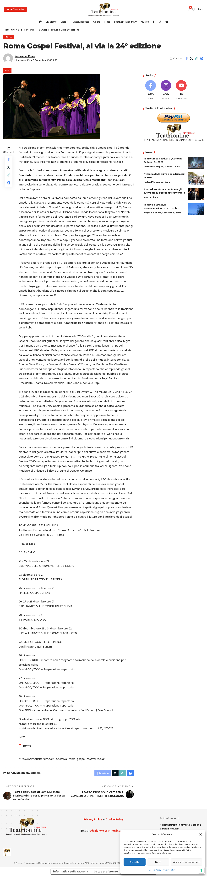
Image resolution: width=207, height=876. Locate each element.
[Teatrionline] (103, 9)
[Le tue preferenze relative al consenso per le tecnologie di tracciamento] (201, 870)
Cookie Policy (155, 870)
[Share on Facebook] (186, 58)
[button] (200, 834)
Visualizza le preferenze (186, 862)
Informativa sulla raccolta (70, 871)
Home (27, 745)
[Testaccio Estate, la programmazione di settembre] (196, 209)
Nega (158, 862)
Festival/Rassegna (153, 166)
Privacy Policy (169, 870)
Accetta (134, 862)
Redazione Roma (25, 56)
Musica (168, 166)
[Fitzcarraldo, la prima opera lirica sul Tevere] (196, 178)
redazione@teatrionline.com (107, 830)
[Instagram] (166, 90)
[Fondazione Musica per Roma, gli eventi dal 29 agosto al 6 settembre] (196, 194)
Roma (8, 37)
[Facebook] (150, 90)
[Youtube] (181, 90)
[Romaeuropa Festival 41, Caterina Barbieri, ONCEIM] (196, 163)
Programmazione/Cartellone (158, 212)
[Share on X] (191, 58)
